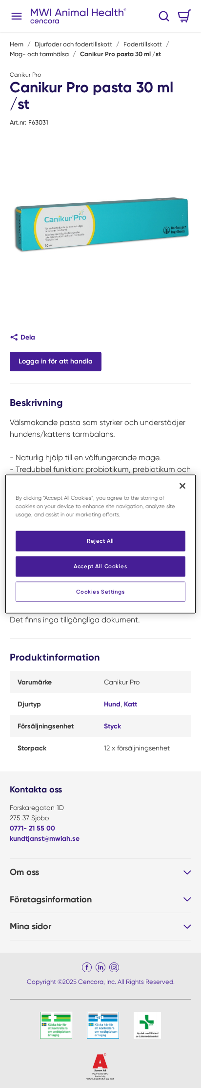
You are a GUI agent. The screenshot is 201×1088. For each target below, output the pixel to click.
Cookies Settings (100, 591)
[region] (100, 544)
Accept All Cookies (100, 565)
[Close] (182, 485)
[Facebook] (87, 967)
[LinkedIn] (100, 967)
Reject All (100, 540)
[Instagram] (114, 967)
